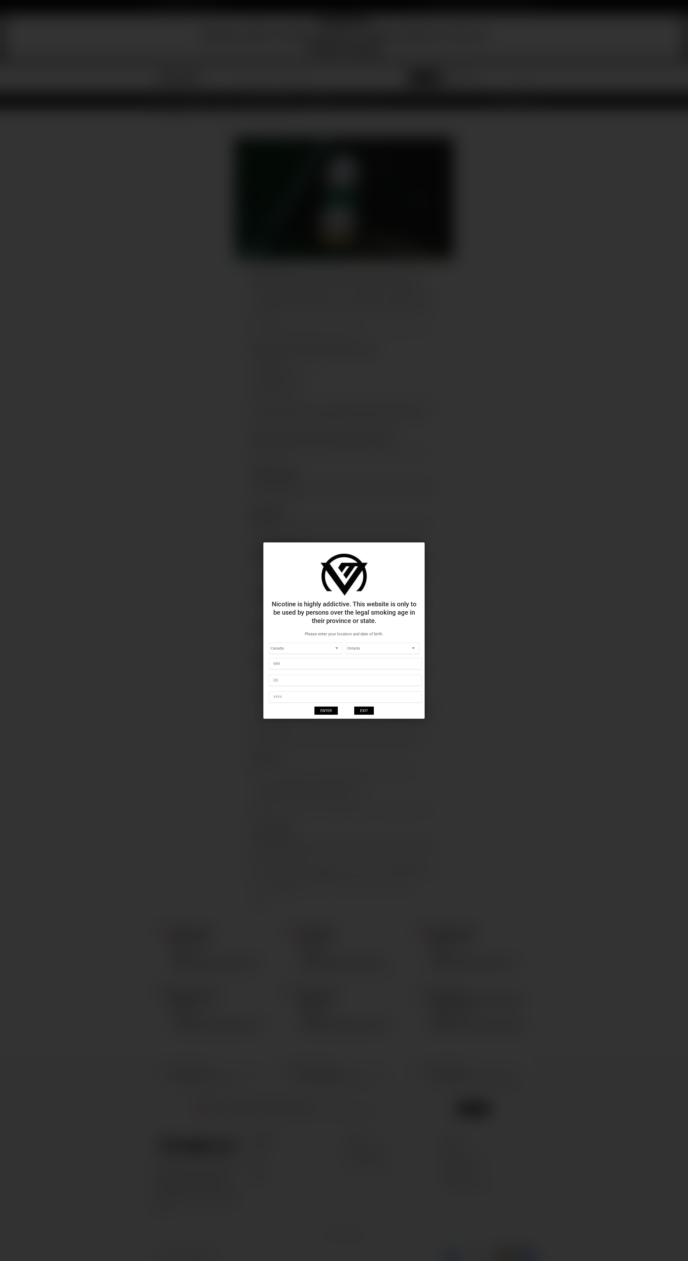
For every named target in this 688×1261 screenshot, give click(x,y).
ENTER (326, 710)
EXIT (364, 710)
